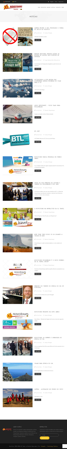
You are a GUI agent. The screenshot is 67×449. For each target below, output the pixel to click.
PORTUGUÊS (7, 1)
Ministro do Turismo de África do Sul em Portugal (49, 286)
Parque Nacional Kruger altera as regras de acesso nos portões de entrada (46, 55)
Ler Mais (38, 40)
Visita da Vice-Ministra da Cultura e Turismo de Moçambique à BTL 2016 (47, 183)
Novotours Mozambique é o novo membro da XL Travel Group (49, 260)
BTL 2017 (37, 131)
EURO (15, 1)
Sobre (62, 7)
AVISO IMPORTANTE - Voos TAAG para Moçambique (47, 106)
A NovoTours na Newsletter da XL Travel (49, 208)
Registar (52, 1)
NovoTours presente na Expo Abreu (46, 312)
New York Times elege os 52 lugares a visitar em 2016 (48, 235)
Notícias (53, 7)
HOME (39, 7)
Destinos (49, 7)
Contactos (58, 7)
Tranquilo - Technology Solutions (49, 446)
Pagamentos (61, 1)
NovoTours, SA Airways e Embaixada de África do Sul (48, 338)
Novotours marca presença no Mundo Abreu (48, 157)
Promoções (43, 7)
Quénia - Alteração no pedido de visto (48, 389)
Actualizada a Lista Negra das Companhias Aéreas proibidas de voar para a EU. (47, 81)
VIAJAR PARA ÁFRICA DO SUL (43, 363)
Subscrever (44, 438)
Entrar (56, 1)
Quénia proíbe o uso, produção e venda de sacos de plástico (49, 28)
